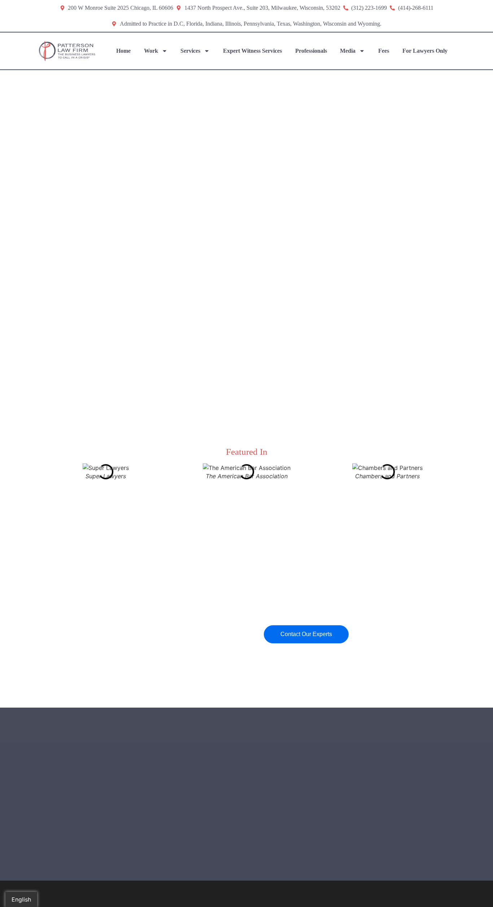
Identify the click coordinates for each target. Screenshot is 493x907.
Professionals (311, 51)
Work (151, 51)
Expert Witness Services (252, 51)
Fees (383, 51)
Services (190, 51)
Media (347, 51)
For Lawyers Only (425, 51)
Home (123, 51)
